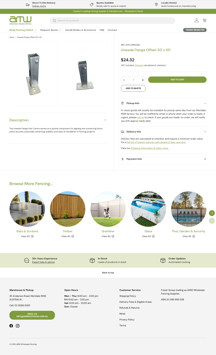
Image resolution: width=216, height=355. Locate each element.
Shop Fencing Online (21, 30)
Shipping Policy (127, 296)
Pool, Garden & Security (188, 231)
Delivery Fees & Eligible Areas (135, 301)
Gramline (108, 231)
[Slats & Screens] (27, 209)
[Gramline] (108, 209)
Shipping (139, 65)
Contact (112, 30)
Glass (148, 231)
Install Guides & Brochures (80, 30)
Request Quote (49, 30)
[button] (205, 20)
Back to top (108, 272)
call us (140, 117)
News (122, 313)
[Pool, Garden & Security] (188, 209)
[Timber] (67, 209)
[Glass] (148, 209)
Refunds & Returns (129, 307)
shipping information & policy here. (149, 148)
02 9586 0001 (22, 305)
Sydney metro (39, 6)
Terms (122, 325)
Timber (68, 231)
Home (11, 37)
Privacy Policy (126, 319)
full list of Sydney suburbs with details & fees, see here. (156, 142)
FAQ (102, 30)
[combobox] (112, 20)
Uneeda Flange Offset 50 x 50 (29, 37)
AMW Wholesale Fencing (26, 344)
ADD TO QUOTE (133, 88)
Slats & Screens (27, 231)
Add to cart (177, 79)
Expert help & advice (43, 262)
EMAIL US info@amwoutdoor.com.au (32, 315)
